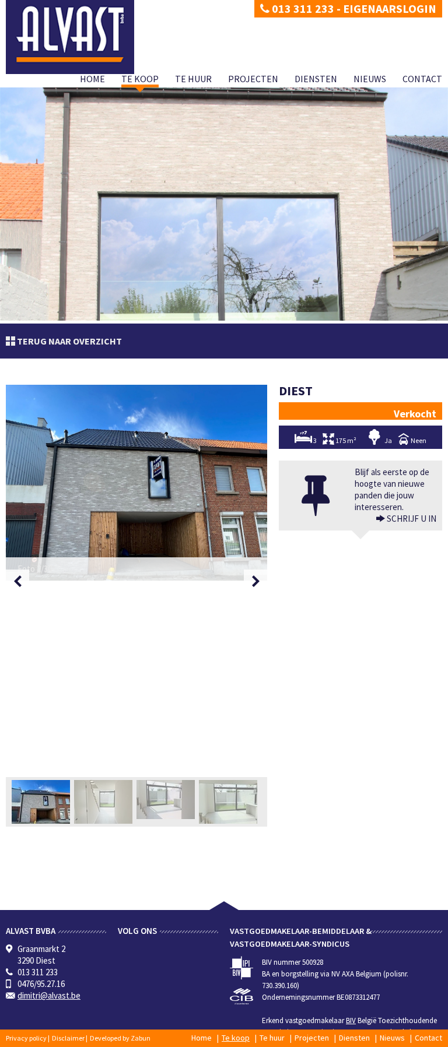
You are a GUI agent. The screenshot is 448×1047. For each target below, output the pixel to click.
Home (92, 79)
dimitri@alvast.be (49, 995)
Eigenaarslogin (389, 8)
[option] (136, 483)
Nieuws (370, 79)
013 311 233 (302, 8)
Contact (422, 79)
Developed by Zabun (120, 1038)
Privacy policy (26, 1038)
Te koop (140, 79)
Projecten (253, 79)
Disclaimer (68, 1038)
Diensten (316, 79)
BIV (351, 1020)
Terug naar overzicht (68, 341)
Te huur (193, 79)
